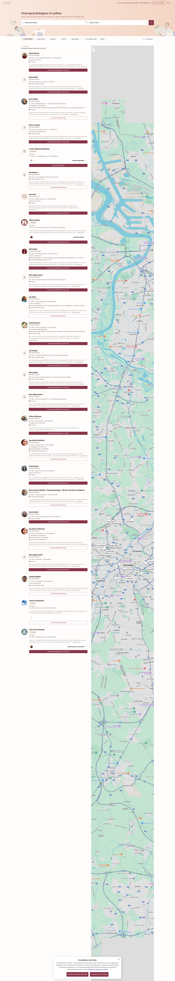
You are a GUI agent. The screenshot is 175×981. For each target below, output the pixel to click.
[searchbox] (53, 22)
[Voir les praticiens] (58, 617)
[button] (129, 578)
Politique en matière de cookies (98, 969)
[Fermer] (119, 959)
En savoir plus (83, 66)
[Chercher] (151, 22)
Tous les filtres (28, 39)
